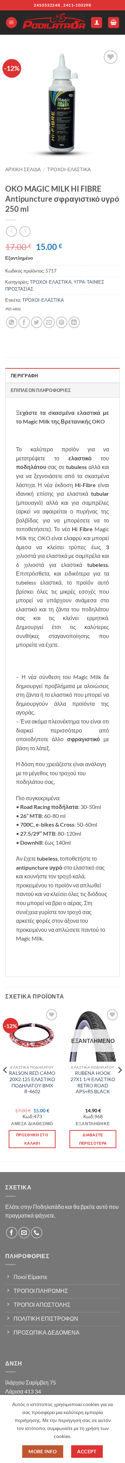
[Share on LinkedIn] (74, 322)
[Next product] (11, 231)
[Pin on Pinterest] (61, 322)
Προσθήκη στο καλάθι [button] (32, 1138)
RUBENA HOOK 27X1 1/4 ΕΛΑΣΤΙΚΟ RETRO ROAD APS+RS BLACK (92, 1082)
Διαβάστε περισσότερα (93, 1138)
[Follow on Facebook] (11, 1232)
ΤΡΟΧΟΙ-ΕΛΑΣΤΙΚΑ (69, 169)
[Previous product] (24, 231)
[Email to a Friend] (49, 322)
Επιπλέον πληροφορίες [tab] (41, 390)
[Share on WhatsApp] (11, 322)
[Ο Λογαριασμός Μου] (96, 22)
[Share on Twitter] (36, 322)
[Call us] (36, 1232)
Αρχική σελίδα (23, 169)
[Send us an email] (24, 1232)
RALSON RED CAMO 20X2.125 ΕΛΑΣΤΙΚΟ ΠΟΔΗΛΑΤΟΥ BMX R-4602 (32, 1082)
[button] (11, 22)
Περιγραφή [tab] (24, 375)
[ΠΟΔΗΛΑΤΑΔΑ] (54, 22)
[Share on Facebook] (24, 322)
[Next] (119, 1084)
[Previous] (5, 1084)
